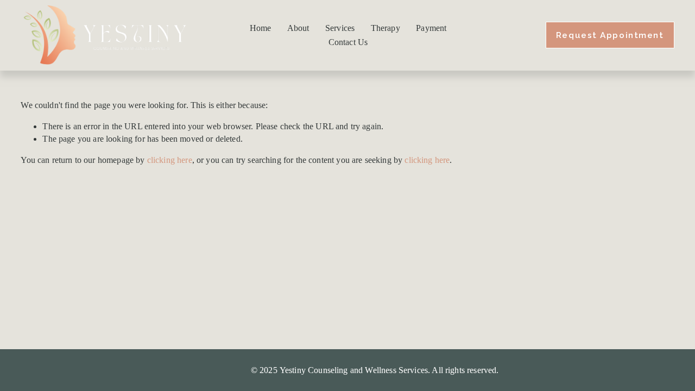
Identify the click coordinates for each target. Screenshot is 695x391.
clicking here (169, 160)
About (298, 28)
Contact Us (348, 42)
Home (260, 28)
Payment (431, 28)
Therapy (385, 28)
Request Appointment (610, 35)
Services (340, 28)
